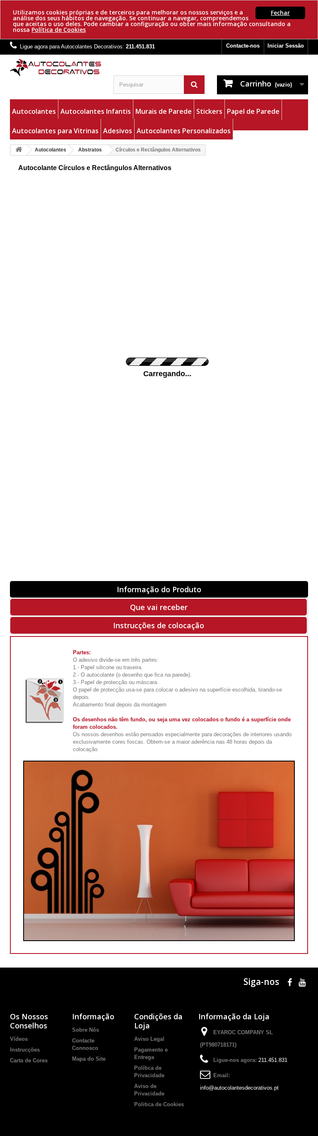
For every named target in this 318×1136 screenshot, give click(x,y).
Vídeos (19, 1039)
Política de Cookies (58, 30)
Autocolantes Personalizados (184, 130)
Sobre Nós (85, 1030)
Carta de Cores (29, 1060)
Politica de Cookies (159, 1104)
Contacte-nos (243, 46)
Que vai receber (159, 607)
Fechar (280, 13)
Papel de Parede (253, 111)
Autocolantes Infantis (95, 111)
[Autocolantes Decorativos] (55, 67)
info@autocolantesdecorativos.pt (239, 1088)
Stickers (209, 111)
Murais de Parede (163, 111)
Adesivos (117, 130)
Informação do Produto (159, 589)
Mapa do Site (89, 1059)
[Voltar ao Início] (18, 150)
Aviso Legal (149, 1039)
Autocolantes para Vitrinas (55, 130)
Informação (93, 1016)
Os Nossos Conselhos (29, 1020)
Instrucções (25, 1050)
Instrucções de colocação (158, 625)
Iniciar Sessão (285, 46)
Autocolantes (34, 111)
